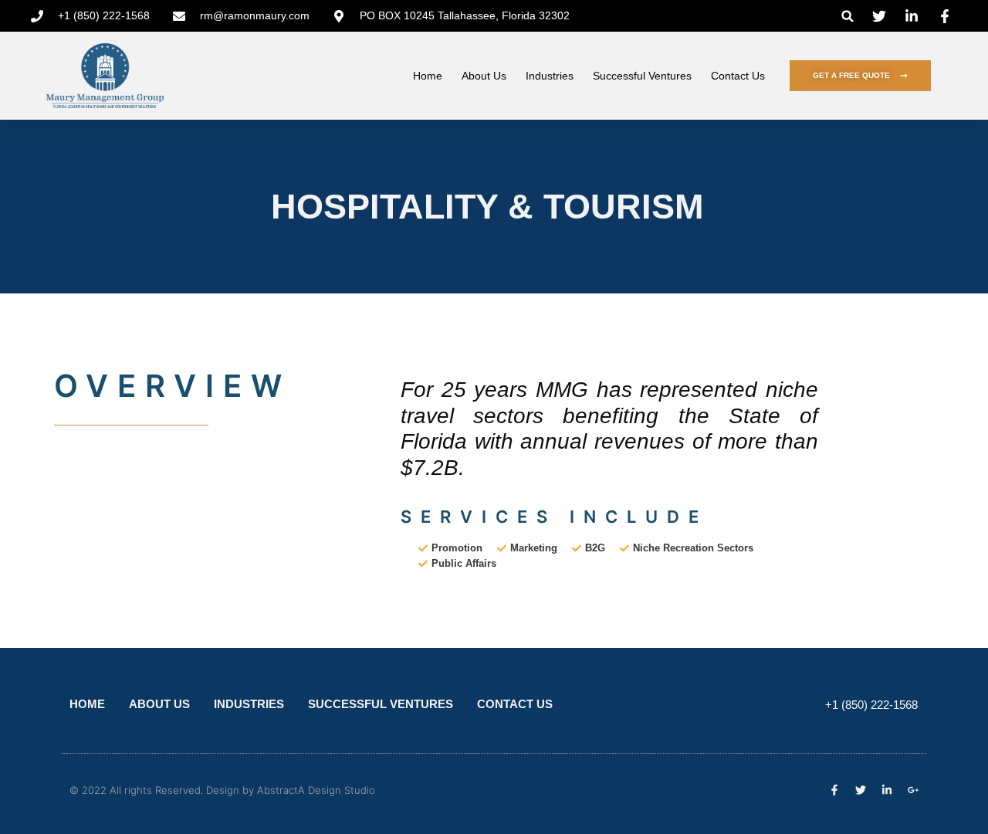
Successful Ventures (642, 76)
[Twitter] (860, 790)
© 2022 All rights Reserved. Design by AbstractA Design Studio (222, 790)
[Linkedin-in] (886, 790)
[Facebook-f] (834, 790)
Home (427, 76)
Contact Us (738, 76)
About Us (484, 76)
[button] (848, 16)
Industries (550, 76)
